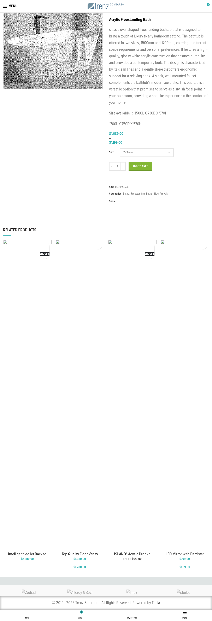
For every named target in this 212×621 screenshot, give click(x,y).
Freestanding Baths (141, 194)
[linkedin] (134, 201)
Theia (156, 603)
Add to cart (140, 166)
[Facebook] (120, 201)
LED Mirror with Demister (185, 554)
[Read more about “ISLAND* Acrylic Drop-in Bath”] (149, 245)
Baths (126, 194)
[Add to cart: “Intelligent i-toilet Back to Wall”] (44, 245)
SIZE (112, 152)
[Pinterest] (130, 201)
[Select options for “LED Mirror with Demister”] (203, 245)
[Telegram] (139, 201)
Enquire (44, 254)
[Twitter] (125, 201)
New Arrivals (161, 194)
